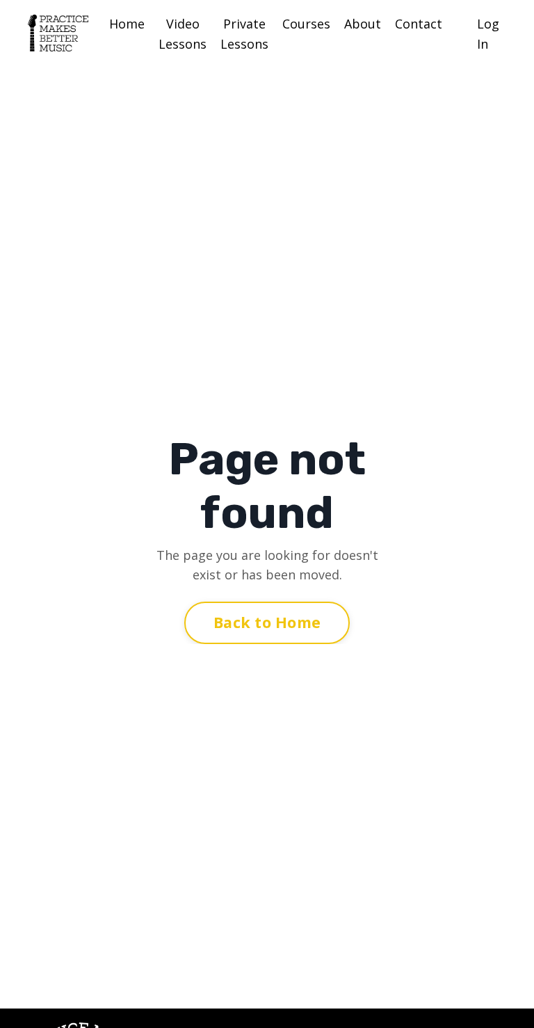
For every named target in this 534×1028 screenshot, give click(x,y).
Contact (418, 23)
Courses (306, 23)
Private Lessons (244, 33)
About (362, 23)
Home (127, 23)
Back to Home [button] (267, 622)
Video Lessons (183, 33)
